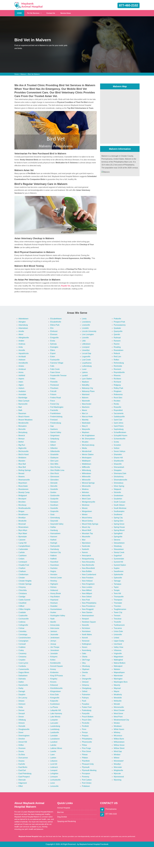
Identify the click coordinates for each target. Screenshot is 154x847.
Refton (116, 360)
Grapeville (54, 511)
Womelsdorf (118, 761)
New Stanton (87, 612)
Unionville (118, 634)
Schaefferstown (120, 432)
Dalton (21, 682)
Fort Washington (56, 407)
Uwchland (118, 644)
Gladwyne (54, 458)
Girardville (54, 454)
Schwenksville (119, 439)
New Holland (87, 581)
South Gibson (119, 505)
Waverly (117, 685)
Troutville (117, 622)
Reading (117, 347)
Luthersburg (87, 366)
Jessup (53, 644)
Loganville (86, 357)
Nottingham (86, 644)
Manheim (85, 407)
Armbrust (22, 369)
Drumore (21, 748)
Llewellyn (86, 350)
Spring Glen (118, 521)
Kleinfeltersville (56, 688)
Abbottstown (23, 319)
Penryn (85, 732)
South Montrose (120, 508)
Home (16, 74)
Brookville (22, 521)
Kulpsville (54, 701)
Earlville (21, 764)
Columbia (22, 631)
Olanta (84, 657)
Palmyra (85, 698)
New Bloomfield (88, 568)
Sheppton (118, 470)
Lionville (85, 338)
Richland (117, 382)
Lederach (54, 767)
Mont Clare (86, 499)
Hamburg (54, 530)
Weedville (118, 698)
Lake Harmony (56, 713)
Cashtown (22, 556)
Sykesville (118, 578)
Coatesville (23, 616)
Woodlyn (117, 764)
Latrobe (53, 745)
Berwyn (21, 439)
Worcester (118, 767)
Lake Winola (55, 717)
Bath (20, 410)
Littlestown (86, 344)
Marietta (85, 420)
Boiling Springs (24, 470)
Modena (85, 489)
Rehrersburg (119, 363)
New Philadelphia (89, 603)
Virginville (118, 653)
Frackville (54, 410)
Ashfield (21, 375)
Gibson (53, 442)
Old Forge (86, 660)
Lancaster (54, 723)
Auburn (21, 388)
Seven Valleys (119, 451)
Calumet (21, 540)
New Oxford (86, 597)
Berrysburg (22, 432)
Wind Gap (118, 751)
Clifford (21, 606)
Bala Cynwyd (23, 401)
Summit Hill (118, 562)
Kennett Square (56, 666)
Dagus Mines (23, 672)
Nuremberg (86, 650)
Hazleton (53, 568)
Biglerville (22, 448)
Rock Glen (118, 398)
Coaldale (22, 612)
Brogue (21, 511)
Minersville (86, 486)
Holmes (53, 587)
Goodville (54, 489)
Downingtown (24, 736)
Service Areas (65, 13)
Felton (52, 379)
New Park (86, 600)
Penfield (85, 726)
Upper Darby (119, 641)
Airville (21, 331)
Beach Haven (23, 417)
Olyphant (85, 669)
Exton (52, 357)
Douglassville (23, 729)
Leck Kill (53, 764)
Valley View (118, 647)
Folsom (53, 394)
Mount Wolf (86, 530)
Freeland (53, 420)
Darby (20, 688)
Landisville (54, 732)
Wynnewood (119, 777)
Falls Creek (55, 369)
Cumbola (22, 666)
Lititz (84, 341)
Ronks (116, 404)
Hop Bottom (55, 597)
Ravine (117, 344)
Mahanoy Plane (88, 391)
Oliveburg (86, 666)
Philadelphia (87, 739)
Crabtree (21, 647)
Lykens (85, 372)
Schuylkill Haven (120, 435)
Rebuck (117, 353)
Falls (52, 366)
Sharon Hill (118, 458)
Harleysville (55, 546)
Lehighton (54, 773)
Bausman (22, 413)
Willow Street (119, 748)
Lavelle (53, 751)
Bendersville (23, 423)
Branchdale (23, 486)
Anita (20, 347)
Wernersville (119, 707)
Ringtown (117, 391)
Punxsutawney (120, 325)
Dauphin (21, 694)
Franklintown (55, 413)
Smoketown (118, 495)
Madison (85, 382)
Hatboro (53, 556)
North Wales (87, 634)
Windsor (117, 755)
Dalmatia (22, 679)
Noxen (84, 647)
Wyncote (117, 773)
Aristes (21, 366)
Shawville (118, 464)
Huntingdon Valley (57, 616)
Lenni (52, 783)
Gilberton (54, 448)
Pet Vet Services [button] (33, 13)
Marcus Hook (87, 417)
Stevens (117, 540)
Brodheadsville (24, 508)
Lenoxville (54, 786)
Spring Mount (119, 530)
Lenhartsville (55, 780)
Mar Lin (85, 413)
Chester (21, 578)
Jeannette (54, 634)
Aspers (21, 379)
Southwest (118, 514)
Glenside (53, 483)
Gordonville (55, 495)
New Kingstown (88, 584)
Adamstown (23, 328)
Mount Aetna (87, 518)
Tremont (117, 616)
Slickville (117, 492)
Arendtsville (23, 363)
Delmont (21, 704)
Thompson (118, 600)
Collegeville (23, 625)
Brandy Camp (24, 492)
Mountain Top (87, 533)
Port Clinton (86, 783)
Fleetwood (54, 385)
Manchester (86, 404)
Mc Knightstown (88, 435)
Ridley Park (118, 388)
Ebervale (22, 780)
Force (52, 401)
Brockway (22, 505)
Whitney (117, 732)
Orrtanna (85, 685)
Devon (21, 717)
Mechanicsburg (88, 445)
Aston (20, 382)
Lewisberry (86, 322)
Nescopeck (86, 556)
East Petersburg (24, 773)
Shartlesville (119, 461)
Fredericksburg (56, 417)
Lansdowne (55, 739)
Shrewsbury (118, 483)
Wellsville (118, 701)
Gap (52, 426)
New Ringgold (87, 609)
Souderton (118, 499)
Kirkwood (54, 685)
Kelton (52, 660)
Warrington (118, 679)
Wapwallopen (119, 672)
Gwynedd (54, 521)
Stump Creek (119, 552)
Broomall (22, 524)
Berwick (21, 435)
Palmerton (86, 694)
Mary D (85, 426)
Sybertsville (118, 574)
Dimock (21, 723)
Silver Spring (119, 486)
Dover (20, 732)
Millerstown (86, 473)
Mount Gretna (87, 521)
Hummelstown (56, 609)
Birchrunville (23, 451)
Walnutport (118, 666)
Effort (20, 786)
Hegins (53, 571)
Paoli (84, 701)
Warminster (118, 676)
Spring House (119, 527)
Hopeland (54, 600)
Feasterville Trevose (58, 375)
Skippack (117, 489)
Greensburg (55, 518)
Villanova (117, 650)
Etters (52, 350)
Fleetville (54, 382)
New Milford (87, 590)
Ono (83, 676)
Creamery (22, 653)
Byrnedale (22, 537)
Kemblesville (55, 663)
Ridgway (117, 385)
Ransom (117, 341)
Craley (21, 650)
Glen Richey (55, 467)
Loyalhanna (86, 363)
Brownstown (23, 527)
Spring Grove (119, 524)
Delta (20, 707)
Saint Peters (119, 426)
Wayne (116, 691)
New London (87, 587)
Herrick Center (56, 578)
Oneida (85, 672)
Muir (83, 540)
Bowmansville (24, 480)
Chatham (22, 571)
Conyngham (23, 641)
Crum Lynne (23, 663)
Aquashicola (23, 353)
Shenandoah (119, 467)
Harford (53, 540)
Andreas (21, 344)
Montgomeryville (88, 502)
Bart (20, 407)
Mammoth (86, 401)
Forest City (54, 404)
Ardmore (21, 360)
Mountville (86, 537)
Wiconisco (118, 736)
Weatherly (118, 694)
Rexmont (117, 369)
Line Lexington (88, 334)
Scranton (117, 445)
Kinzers (53, 682)
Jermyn (53, 641)
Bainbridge (22, 398)
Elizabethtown (56, 319)
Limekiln (85, 328)
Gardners (54, 429)
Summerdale (119, 559)
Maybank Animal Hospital (89, 844)
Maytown (85, 432)
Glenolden (54, 480)
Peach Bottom (87, 717)
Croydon (21, 660)
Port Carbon (87, 780)
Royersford (118, 410)
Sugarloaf (118, 556)
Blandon (21, 461)
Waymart (117, 688)
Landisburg (54, 729)
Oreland (85, 682)
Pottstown (86, 786)
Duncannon (23, 758)
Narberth (85, 549)
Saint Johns (118, 423)
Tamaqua (117, 584)
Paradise (85, 704)
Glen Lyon (54, 461)
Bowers (21, 477)
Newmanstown (88, 616)
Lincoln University (89, 331)
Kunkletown (55, 704)
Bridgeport (22, 495)
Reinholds (118, 366)
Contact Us (50, 13)
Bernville (22, 429)
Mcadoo (85, 442)
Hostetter (53, 606)
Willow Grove (119, 745)
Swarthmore (118, 571)
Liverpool (85, 347)
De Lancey (22, 698)
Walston (117, 669)
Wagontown (118, 657)
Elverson (53, 334)
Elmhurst (53, 331)
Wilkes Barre (119, 739)
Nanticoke (86, 546)
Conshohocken (24, 638)
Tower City (118, 612)
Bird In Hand (23, 454)
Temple (117, 590)
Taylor (116, 587)
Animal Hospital (63, 808)
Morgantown (87, 511)
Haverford (54, 562)
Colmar (21, 628)
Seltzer (116, 448)
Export (52, 353)
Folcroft (53, 391)
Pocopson (86, 773)
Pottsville (117, 319)
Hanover (53, 537)
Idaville (53, 622)
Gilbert (53, 445)
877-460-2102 (128, 5)
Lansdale (54, 736)
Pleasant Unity (88, 764)
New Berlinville (88, 565)
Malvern (23, 74)
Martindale (86, 423)
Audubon (22, 391)
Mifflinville (86, 467)
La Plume (54, 707)
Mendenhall (86, 451)
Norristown (86, 631)
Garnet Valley (55, 432)
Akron (20, 334)
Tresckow (117, 619)
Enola (52, 341)
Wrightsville (118, 770)
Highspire (54, 584)
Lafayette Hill (55, 710)
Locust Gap (86, 353)
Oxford (84, 691)
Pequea (85, 736)
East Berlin (22, 767)
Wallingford (118, 660)
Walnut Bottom (119, 663)
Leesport (53, 770)
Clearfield (22, 603)
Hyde (52, 619)
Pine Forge (86, 748)
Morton (84, 514)
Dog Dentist (62, 817)
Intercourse (54, 628)
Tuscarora (118, 628)
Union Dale (118, 631)
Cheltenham (23, 574)
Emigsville (54, 338)
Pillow (84, 745)
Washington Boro (121, 682)
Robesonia (118, 394)
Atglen (21, 385)
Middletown (86, 464)
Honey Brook (55, 593)
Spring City (118, 518)
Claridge (21, 597)
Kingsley (53, 679)
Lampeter (54, 720)
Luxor (84, 369)
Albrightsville (23, 338)
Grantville (54, 508)
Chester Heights (24, 581)
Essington (54, 347)
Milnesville (86, 480)
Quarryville (118, 331)
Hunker (53, 612)
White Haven (119, 729)
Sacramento (118, 413)
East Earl (22, 770)
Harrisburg (54, 549)
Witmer (116, 758)
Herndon (53, 574)
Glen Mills (54, 464)
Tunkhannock (119, 625)
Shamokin (118, 454)
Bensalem (22, 426)
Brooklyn (22, 518)
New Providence (88, 606)
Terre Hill (117, 593)
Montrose (85, 505)
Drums (21, 751)
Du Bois (21, 755)
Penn (84, 729)
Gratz (52, 514)
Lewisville (86, 325)
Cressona (22, 657)
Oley (84, 663)
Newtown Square (89, 622)
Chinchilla (22, 590)
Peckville (85, 723)
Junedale (54, 653)
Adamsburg (23, 325)
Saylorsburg (118, 429)
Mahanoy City (87, 388)
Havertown (54, 565)
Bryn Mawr (22, 533)
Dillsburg (22, 720)
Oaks (84, 653)
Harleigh (53, 543)
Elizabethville (55, 322)
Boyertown (22, 483)
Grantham (54, 505)
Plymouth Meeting (89, 770)
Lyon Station (87, 379)
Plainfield (86, 761)
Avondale (22, 394)
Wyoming (117, 780)
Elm (51, 328)
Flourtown (54, 388)
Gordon (53, 492)
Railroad (117, 338)
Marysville (86, 429)
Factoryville (55, 360)
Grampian (54, 502)
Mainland (85, 394)
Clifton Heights (24, 609)
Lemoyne (54, 777)
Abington (22, 322)
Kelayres (53, 657)
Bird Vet (60, 812)
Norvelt (85, 638)
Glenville (53, 486)
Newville (85, 625)
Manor (84, 410)
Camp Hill (22, 543)
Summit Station (120, 565)
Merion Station (88, 454)
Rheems (117, 375)
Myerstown (86, 543)
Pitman (85, 755)
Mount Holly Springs (90, 524)
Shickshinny (119, 477)
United (116, 638)
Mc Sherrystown (88, 439)
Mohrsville (86, 495)
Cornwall (22, 644)
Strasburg (118, 546)
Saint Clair (118, 420)
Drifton (21, 745)
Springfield (118, 533)
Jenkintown (54, 638)
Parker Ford (86, 707)
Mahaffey (85, 385)
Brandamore (23, 489)
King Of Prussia (56, 676)
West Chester (119, 710)
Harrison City (55, 552)
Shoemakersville (120, 480)
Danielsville (23, 685)
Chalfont (21, 568)
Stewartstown (119, 543)
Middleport (86, 461)
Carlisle (21, 552)
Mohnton (85, 492)
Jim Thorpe (54, 647)
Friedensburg (55, 423)
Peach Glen (86, 720)
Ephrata (53, 344)
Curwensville (23, 669)
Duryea (21, 761)
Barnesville (23, 404)
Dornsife (21, 726)
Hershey (53, 581)
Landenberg (55, 726)
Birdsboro (22, 458)
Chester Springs (24, 584)
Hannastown (55, 533)
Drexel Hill (22, 742)
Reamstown (118, 350)
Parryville (86, 713)
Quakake (117, 328)
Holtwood (54, 590)
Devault (21, 713)
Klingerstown (55, 691)
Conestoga (22, 634)
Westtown (118, 726)
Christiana (22, 593)
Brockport (22, 499)
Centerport (22, 562)
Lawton (53, 758)
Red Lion (117, 357)
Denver (21, 710)
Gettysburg (54, 439)
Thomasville (119, 597)
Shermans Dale (120, 473)
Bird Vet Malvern (34, 74)
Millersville (86, 477)
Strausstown (119, 549)
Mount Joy (86, 527)
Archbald (22, 357)
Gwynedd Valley (56, 524)
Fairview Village (56, 363)
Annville (21, 350)
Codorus (21, 622)
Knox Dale (54, 694)
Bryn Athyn (22, 530)
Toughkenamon (120, 609)
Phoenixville (87, 742)
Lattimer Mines (56, 748)
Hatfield (53, 559)
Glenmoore (54, 477)
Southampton (119, 511)
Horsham (54, 603)
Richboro (117, 379)
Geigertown (55, 435)
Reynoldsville (119, 372)
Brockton (22, 502)
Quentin (117, 334)
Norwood (85, 641)
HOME (20, 13)
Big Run (21, 445)
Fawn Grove (55, 372)
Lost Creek (86, 360)
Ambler (21, 341)
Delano (21, 701)
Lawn (52, 755)
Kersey (53, 669)
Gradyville (54, 499)
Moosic (85, 508)
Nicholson (86, 628)
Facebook (104, 844)
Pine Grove (86, 751)
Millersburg (86, 470)
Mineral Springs (88, 483)
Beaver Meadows (25, 420)
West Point (118, 717)
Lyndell (85, 375)
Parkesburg (86, 710)
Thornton (117, 606)
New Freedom (87, 578)
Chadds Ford (23, 565)
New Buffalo (87, 571)
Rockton (117, 401)
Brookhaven (23, 514)
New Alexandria (88, 562)
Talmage (117, 581)
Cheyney (22, 587)
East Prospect (24, 777)
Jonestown (54, 650)
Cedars (21, 559)
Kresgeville (54, 698)
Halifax (53, 527)
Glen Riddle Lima (57, 470)
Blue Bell (22, 467)
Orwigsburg (86, 688)
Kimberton (54, 672)
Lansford (53, 742)
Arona (20, 372)
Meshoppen (86, 458)
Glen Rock (54, 473)
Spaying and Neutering (66, 821)
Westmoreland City (121, 720)
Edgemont (22, 783)
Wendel (117, 704)
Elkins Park (54, 325)
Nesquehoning (88, 559)
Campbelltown (24, 546)
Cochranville (23, 619)
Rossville (117, 407)
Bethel (21, 442)
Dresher (21, 739)
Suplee (117, 568)
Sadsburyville (119, 417)
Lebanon (53, 761)
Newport (85, 619)
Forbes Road (55, 398)
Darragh (21, 691)
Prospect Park (119, 322)
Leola (84, 319)
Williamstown (119, 742)
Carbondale (23, 549)
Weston (117, 723)
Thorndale (118, 603)
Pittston (85, 758)
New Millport (87, 593)
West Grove (118, 713)
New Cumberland (89, 574)
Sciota (116, 442)
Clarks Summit (24, 600)
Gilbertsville (55, 451)
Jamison (53, 631)
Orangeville (86, 679)
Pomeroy (85, 777)
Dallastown (23, 676)
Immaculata (55, 625)
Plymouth (86, 767)
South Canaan (119, 502)
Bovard (21, 473)
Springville (118, 537)
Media (84, 448)
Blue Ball (22, 464)
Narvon (85, 552)
